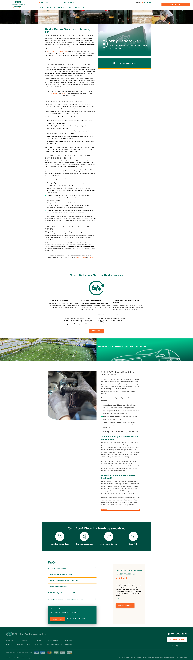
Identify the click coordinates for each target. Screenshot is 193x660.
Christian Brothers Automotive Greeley (57, 51)
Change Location (147, 2)
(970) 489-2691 (46, 2)
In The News (9, 644)
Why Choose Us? (25, 640)
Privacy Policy (39, 644)
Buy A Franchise (53, 640)
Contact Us (71, 2)
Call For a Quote (96, 330)
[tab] (72, 568)
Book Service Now (177, 4)
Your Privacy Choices (53, 644)
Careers (64, 2)
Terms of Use (68, 640)
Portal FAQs (68, 644)
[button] (120, 509)
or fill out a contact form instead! (75, 618)
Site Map (28, 644)
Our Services (9, 640)
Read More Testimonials (125, 605)
